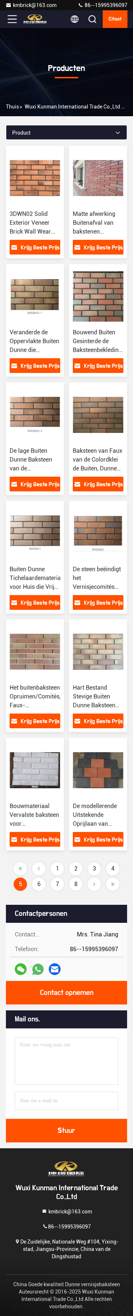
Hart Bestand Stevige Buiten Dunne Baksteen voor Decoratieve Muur (95, 705)
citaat (115, 19)
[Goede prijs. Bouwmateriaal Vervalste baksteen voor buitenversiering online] (35, 770)
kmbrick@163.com (35, 5)
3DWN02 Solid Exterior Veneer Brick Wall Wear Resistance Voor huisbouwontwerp (33, 231)
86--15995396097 (105, 5)
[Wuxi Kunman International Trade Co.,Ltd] (36, 19)
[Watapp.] (37, 969)
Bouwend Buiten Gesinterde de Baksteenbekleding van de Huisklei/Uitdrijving (98, 350)
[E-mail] (54, 969)
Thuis (12, 107)
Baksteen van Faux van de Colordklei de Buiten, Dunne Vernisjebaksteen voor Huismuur (97, 468)
